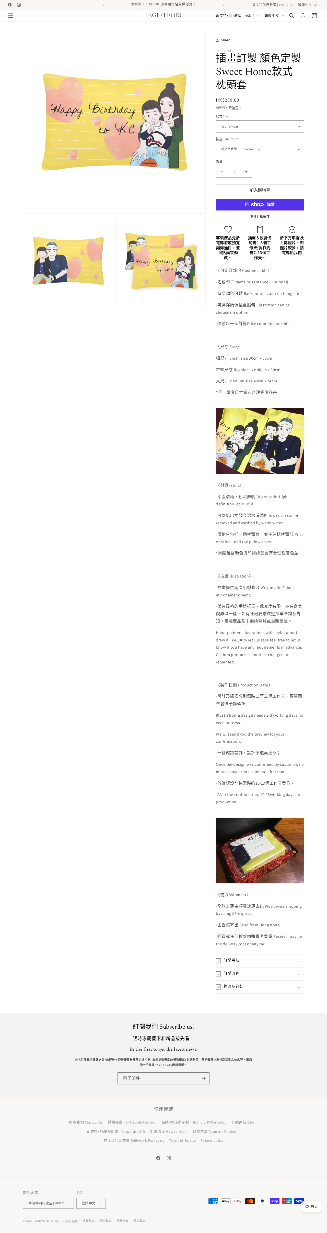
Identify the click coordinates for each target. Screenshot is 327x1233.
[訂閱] (203, 1078)
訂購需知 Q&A (242, 1122)
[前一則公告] (103, 5)
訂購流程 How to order (169, 1131)
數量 (219, 161)
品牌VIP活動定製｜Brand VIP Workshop (194, 1122)
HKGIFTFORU (41, 1221)
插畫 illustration (227, 139)
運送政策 (139, 1221)
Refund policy (212, 1140)
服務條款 (122, 1221)
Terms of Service (182, 1140)
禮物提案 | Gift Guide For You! (132, 1122)
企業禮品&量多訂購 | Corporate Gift (116, 1131)
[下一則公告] (223, 5)
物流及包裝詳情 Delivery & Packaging (134, 1140)
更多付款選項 (260, 217)
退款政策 (89, 1221)
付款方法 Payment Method (214, 1131)
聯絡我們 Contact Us (86, 1122)
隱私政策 (105, 1221)
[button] (10, 15)
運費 (235, 107)
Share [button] (225, 40)
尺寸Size (222, 116)
